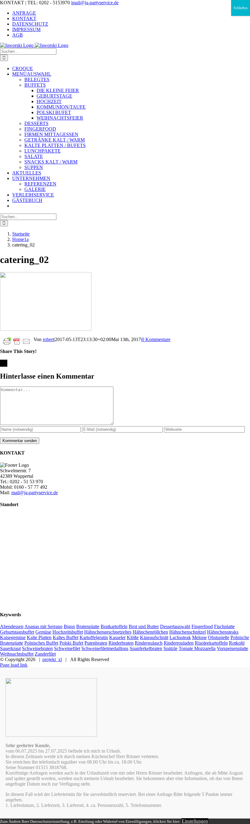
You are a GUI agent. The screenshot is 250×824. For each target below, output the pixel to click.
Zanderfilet (45, 654)
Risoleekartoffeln (211, 643)
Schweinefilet (67, 648)
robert (48, 339)
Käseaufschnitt (154, 637)
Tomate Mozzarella (197, 648)
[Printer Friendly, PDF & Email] (17, 341)
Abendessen (11, 626)
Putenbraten (95, 643)
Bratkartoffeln (114, 626)
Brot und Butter (144, 626)
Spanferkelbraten (146, 648)
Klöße (133, 637)
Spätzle (170, 648)
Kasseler (117, 637)
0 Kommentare (156, 339)
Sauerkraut (10, 648)
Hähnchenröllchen (150, 632)
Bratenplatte (87, 626)
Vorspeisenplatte (232, 648)
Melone (199, 637)
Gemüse (43, 632)
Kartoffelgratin (94, 637)
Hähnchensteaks (222, 632)
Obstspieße (218, 637)
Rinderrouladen (179, 643)
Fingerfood (202, 626)
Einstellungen (195, 821)
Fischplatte (224, 626)
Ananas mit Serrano (43, 626)
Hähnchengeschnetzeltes (107, 632)
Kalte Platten (39, 637)
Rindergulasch (148, 643)
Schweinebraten (37, 648)
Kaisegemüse (13, 637)
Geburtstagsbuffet (17, 632)
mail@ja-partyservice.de (95, 2)
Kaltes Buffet (65, 637)
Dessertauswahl (175, 626)
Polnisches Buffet (41, 643)
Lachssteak (180, 637)
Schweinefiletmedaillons (104, 648)
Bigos (69, 626)
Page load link (13, 664)
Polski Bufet (71, 643)
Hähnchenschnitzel (187, 632)
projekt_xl (52, 659)
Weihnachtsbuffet (17, 654)
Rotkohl (237, 643)
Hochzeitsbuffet (67, 632)
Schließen (241, 8)
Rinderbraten (121, 643)
